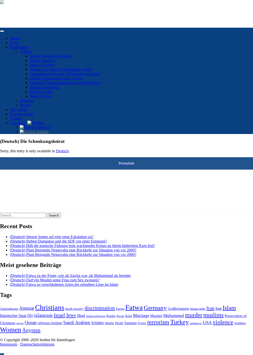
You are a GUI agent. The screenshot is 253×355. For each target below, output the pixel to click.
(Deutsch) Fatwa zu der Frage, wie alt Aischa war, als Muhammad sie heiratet (70, 275)
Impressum (8, 344)
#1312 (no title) (42, 91)
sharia (109, 323)
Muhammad (173, 315)
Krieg (128, 316)
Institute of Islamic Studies (20, 10)
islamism (43, 315)
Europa (120, 309)
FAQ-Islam (18, 109)
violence (223, 322)
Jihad (81, 315)
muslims (213, 314)
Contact (16, 118)
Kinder (111, 316)
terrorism (158, 322)
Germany (155, 307)
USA (207, 322)
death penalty (74, 309)
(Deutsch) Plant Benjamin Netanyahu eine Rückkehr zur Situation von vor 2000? (73, 250)
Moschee (156, 316)
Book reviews (40, 96)
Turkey (179, 322)
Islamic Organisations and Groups (56, 78)
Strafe (119, 323)
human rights (197, 309)
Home (15, 38)
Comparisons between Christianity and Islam (64, 74)
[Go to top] (2, 354)
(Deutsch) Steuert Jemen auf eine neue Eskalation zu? (51, 237)
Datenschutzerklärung (37, 344)
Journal (25, 105)
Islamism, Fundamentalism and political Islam (65, 83)
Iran (210, 308)
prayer (20, 323)
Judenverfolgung (95, 315)
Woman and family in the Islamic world (60, 69)
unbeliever (196, 323)
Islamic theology (42, 60)
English (42, 132)
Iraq (218, 308)
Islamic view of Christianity (51, 56)
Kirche (120, 316)
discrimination (99, 308)
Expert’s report (21, 114)
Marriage (141, 315)
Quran (31, 322)
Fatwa (134, 307)
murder (193, 315)
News (14, 43)
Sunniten (130, 323)
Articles (26, 51)
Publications (19, 47)
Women (10, 329)
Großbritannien (178, 309)
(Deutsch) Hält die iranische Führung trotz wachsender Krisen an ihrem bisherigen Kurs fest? (82, 246)
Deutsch (43, 127)
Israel (59, 315)
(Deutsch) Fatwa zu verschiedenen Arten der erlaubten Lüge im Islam (64, 284)
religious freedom (50, 323)
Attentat (26, 308)
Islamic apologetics (44, 87)
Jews (71, 315)
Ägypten (31, 330)
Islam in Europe (42, 65)
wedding (240, 323)
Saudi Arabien (76, 322)
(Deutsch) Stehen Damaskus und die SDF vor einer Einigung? (58, 241)
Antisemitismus (9, 309)
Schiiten (97, 323)
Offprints (27, 100)
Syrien (142, 323)
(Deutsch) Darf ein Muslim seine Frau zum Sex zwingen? (55, 280)
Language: (18, 123)
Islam (229, 308)
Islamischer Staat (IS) (16, 315)
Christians (49, 307)
